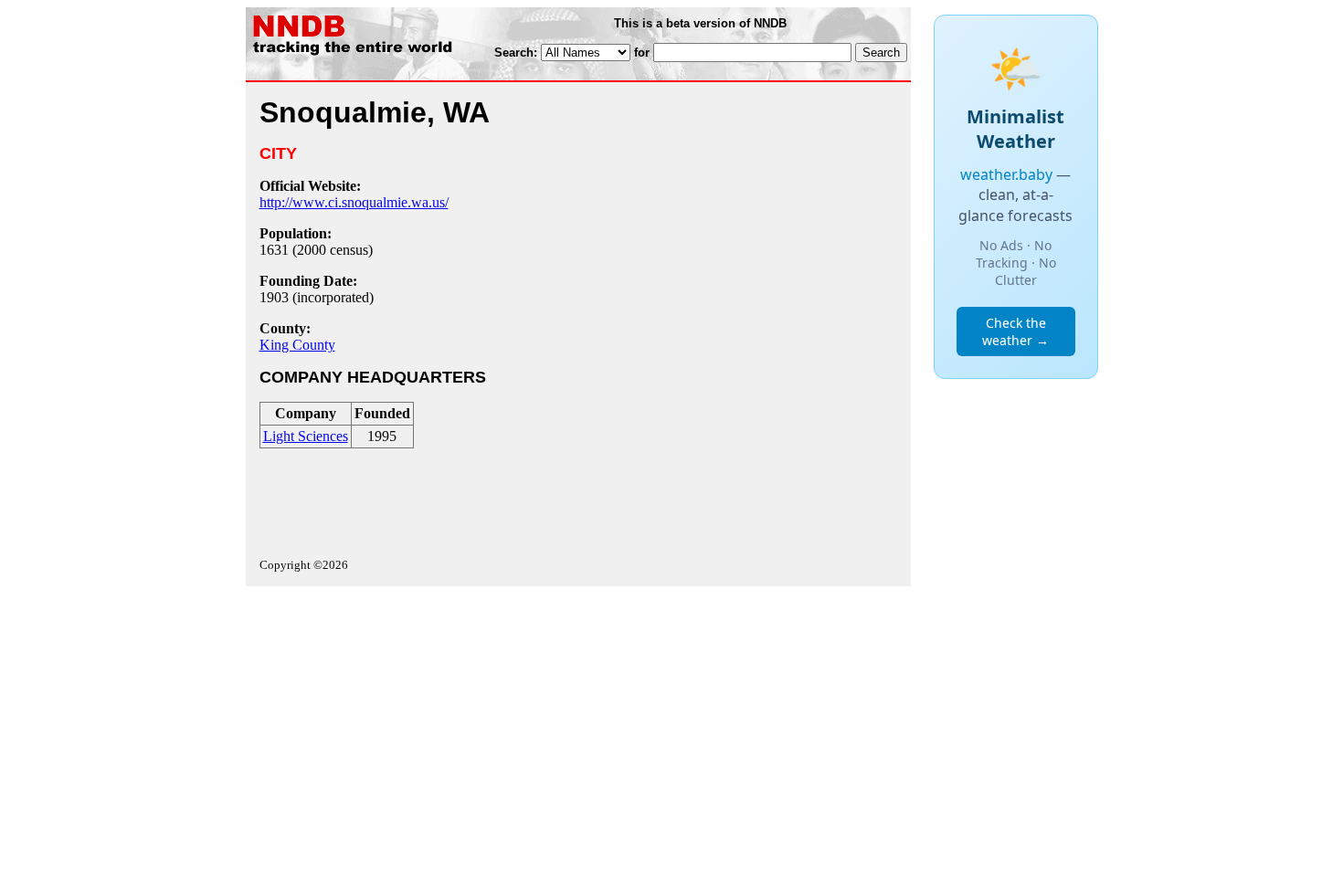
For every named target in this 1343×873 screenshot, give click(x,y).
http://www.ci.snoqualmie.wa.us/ (354, 202)
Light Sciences (305, 436)
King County (297, 344)
